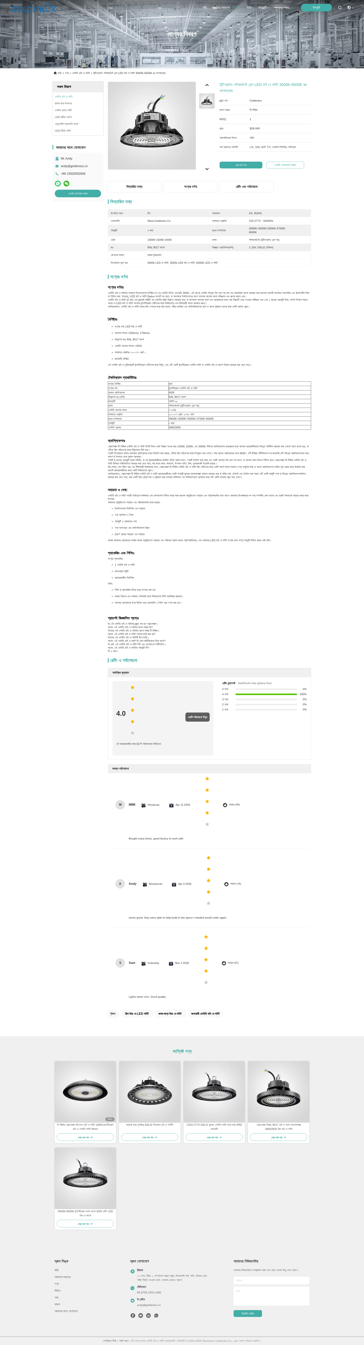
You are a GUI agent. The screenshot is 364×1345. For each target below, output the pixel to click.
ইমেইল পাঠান (248, 1313)
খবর (56, 1297)
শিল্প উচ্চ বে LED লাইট (137, 1013)
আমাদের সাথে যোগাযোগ (283, 7)
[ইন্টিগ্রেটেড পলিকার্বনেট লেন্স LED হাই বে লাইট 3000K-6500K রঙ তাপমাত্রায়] (152, 126)
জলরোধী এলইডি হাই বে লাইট (205, 1013)
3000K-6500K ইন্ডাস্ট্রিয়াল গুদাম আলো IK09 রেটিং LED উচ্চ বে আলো (85, 1213)
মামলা (57, 1304)
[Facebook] (133, 1316)
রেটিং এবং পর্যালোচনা (246, 187)
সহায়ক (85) (233, 962)
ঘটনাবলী (262, 7)
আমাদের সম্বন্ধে (221, 7)
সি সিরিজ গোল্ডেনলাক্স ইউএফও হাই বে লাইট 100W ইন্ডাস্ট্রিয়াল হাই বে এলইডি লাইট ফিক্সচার (85, 1126)
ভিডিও (250, 7)
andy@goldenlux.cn (74, 166)
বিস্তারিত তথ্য (134, 187)
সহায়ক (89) (234, 804)
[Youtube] (140, 1316)
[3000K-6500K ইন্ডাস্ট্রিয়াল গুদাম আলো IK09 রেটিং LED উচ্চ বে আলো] (85, 1178)
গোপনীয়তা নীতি (109, 1340)
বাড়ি (205, 7)
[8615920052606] (156, 1316)
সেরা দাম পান (241, 165)
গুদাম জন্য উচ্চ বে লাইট (169, 1013)
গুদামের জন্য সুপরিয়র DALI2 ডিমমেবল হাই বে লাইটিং (149, 1124)
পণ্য (236, 7)
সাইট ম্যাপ (124, 1340)
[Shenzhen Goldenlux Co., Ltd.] (33, 7)
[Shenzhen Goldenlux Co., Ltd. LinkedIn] (148, 1316)
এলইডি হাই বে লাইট (81, 73)
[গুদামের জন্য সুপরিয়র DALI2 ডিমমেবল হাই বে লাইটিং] (149, 1092)
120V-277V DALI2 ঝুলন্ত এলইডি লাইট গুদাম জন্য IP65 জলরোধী (214, 1126)
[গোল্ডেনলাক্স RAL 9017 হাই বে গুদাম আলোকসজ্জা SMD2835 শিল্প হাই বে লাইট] (278, 1092)
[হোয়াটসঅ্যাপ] (57, 184)
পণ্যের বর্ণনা (190, 187)
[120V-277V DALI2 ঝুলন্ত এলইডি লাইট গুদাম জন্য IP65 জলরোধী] (214, 1092)
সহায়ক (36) (235, 883)
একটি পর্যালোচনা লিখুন (197, 717)
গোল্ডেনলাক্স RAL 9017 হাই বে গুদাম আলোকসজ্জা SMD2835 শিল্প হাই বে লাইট (279, 1126)
